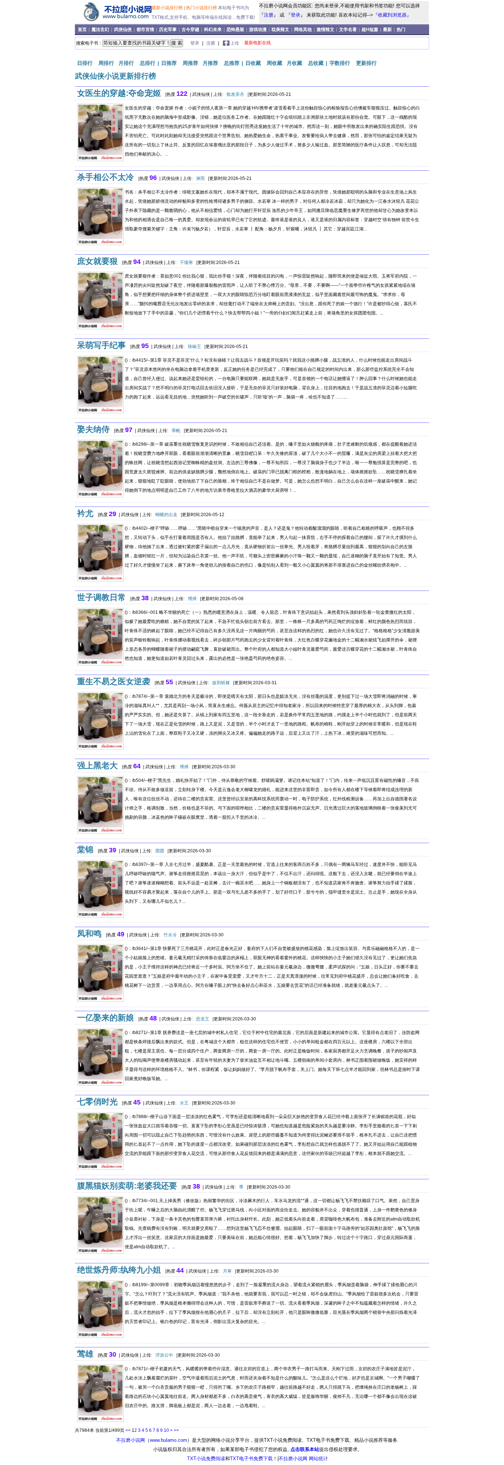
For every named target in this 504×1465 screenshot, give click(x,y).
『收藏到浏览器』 (392, 15)
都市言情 (146, 29)
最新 (387, 29)
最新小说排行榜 (168, 7)
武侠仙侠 (123, 29)
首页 (83, 29)
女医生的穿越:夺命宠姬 (119, 93)
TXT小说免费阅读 (206, 1458)
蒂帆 (176, 430)
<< (128, 1430)
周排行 (106, 63)
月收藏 (294, 63)
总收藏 (316, 63)
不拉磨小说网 (130, 1440)
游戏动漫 (258, 29)
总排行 (147, 63)
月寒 (227, 1271)
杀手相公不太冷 (105, 177)
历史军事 (168, 29)
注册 (268, 15)
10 (166, 1430)
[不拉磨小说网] (114, 21)
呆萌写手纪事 (101, 345)
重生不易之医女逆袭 (113, 681)
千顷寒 (186, 262)
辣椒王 (194, 346)
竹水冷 (170, 934)
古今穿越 (191, 29)
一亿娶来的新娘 (105, 1017)
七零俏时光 (97, 1101)
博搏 (192, 598)
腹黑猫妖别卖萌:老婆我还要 (127, 1185)
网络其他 (303, 29)
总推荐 (231, 63)
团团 (159, 850)
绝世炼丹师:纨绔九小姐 (119, 1269)
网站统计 (318, 1458)
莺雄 (85, 1353)
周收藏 (274, 63)
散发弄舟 (235, 94)
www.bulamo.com (168, 1440)
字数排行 (339, 63)
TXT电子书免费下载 (251, 1458)
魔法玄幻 (101, 29)
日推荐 (169, 63)
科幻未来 (213, 29)
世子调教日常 (101, 597)
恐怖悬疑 (236, 29)
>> (176, 1430)
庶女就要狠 (97, 261)
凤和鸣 (89, 933)
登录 (295, 15)
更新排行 (366, 63)
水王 (184, 1103)
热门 (401, 29)
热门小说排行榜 (202, 7)
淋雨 (200, 178)
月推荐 (210, 63)
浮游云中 (164, 1355)
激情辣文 (326, 29)
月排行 (126, 63)
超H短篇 (370, 29)
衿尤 (85, 513)
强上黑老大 (97, 765)
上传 (234, 43)
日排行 (85, 63)
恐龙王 (202, 1019)
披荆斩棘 (221, 682)
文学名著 (348, 29)
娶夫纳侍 (93, 429)
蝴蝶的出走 (166, 514)
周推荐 (190, 63)
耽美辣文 (281, 29)
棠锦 (85, 849)
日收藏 (253, 63)
